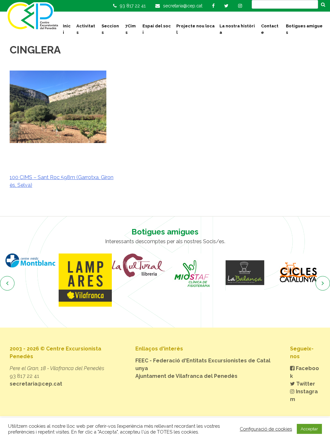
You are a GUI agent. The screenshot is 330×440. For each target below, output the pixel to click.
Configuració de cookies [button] (266, 429)
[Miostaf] (191, 272)
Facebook (304, 372)
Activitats (85, 29)
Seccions (110, 29)
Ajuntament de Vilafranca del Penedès (186, 376)
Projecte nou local (195, 29)
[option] (32, 260)
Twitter (305, 384)
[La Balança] (244, 272)
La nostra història (237, 29)
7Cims (130, 29)
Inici (67, 29)
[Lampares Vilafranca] (85, 280)
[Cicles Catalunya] (298, 272)
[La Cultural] (138, 265)
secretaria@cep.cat (36, 384)
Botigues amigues (304, 29)
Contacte (269, 29)
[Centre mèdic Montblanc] (32, 260)
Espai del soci (156, 29)
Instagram (304, 395)
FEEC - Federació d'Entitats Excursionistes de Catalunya (202, 364)
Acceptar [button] (309, 428)
